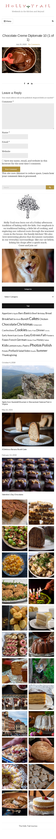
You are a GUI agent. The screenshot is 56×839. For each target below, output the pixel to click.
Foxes (5, 339)
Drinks (47, 330)
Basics (28, 313)
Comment (8, 101)
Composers (37, 325)
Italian (46, 340)
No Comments (34, 44)
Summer (42, 350)
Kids (5, 345)
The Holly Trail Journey (28, 826)
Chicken (43, 319)
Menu (8, 21)
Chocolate (9, 324)
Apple (15, 313)
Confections (8, 330)
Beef (34, 313)
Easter (20, 335)
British (17, 319)
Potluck (13, 350)
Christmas (25, 324)
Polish (47, 345)
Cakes (34, 318)
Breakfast (7, 318)
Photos (36, 345)
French (12, 339)
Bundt (25, 319)
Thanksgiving (9, 355)
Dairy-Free (32, 331)
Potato (5, 351)
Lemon (12, 345)
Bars (20, 313)
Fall (43, 335)
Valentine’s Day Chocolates (12, 494)
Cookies (21, 330)
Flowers (50, 335)
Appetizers (7, 313)
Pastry (26, 345)
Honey (40, 339)
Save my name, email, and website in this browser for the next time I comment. (24, 162)
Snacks (33, 351)
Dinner (40, 330)
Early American (9, 335)
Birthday (41, 313)
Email (6, 141)
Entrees (35, 335)
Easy (27, 335)
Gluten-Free (31, 340)
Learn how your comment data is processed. (28, 175)
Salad (21, 350)
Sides (27, 350)
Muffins (19, 346)
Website (6, 151)
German (22, 339)
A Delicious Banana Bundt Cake (14, 449)
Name (6, 132)
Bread (48, 313)
